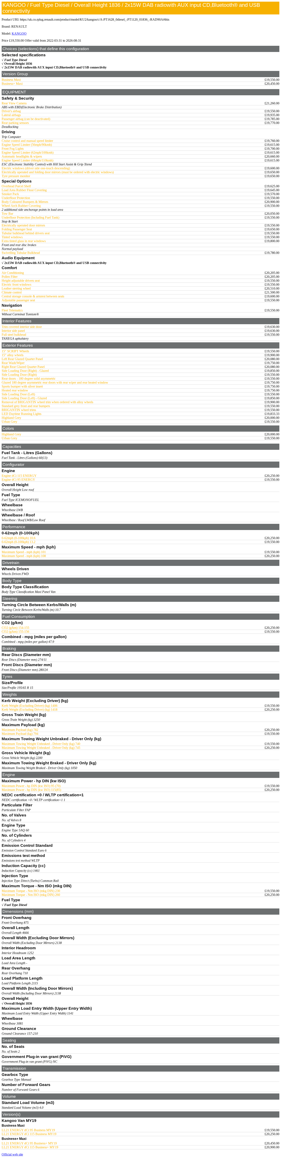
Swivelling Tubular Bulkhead (21, 252)
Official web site (12, 1154)
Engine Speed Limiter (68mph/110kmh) (27, 160)
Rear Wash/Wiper (13, 363)
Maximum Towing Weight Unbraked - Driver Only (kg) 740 (41, 744)
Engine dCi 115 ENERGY (19, 475)
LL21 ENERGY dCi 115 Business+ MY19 (30, 1147)
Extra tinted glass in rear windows (24, 241)
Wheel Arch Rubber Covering (21, 205)
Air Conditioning (13, 272)
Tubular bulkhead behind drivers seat (26, 233)
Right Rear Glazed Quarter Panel (23, 367)
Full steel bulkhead (14, 334)
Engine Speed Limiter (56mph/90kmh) (27, 144)
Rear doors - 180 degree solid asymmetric (29, 378)
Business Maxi (11, 79)
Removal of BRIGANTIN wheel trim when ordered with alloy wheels (47, 402)
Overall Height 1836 (18, 63)
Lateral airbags (11, 115)
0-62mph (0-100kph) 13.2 (18, 542)
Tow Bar (7, 213)
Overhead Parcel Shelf (16, 186)
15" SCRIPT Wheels (15, 351)
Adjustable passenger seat (18, 300)
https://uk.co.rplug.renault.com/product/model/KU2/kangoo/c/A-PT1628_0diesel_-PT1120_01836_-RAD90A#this (94, 19)
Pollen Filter (9, 276)
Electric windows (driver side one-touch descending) (36, 168)
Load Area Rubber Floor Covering (24, 190)
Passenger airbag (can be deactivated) (26, 119)
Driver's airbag (11, 111)
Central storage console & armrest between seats (33, 296)
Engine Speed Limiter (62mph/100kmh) (27, 152)
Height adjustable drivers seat (21, 280)
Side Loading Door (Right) (19, 374)
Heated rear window (15, 390)
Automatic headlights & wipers (22, 156)
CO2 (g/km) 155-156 (15, 631)
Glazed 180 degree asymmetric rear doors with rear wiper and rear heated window (55, 382)
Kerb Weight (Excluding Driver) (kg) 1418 (29, 709)
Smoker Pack (10, 194)
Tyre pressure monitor (16, 176)
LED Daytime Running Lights (21, 414)
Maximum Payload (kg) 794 (20, 733)
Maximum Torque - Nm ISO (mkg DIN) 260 (31, 894)
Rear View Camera (14, 103)
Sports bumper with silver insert (22, 386)
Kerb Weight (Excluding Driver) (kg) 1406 (29, 705)
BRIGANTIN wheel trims (19, 410)
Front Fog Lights (13, 148)
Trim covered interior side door (22, 327)
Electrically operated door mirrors (23, 225)
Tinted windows (12, 237)
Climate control (12, 292)
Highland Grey (11, 417)
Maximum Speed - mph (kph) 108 (24, 556)
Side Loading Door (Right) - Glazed (25, 370)
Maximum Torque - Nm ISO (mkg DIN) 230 (31, 891)
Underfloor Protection (16, 198)
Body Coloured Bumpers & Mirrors (25, 202)
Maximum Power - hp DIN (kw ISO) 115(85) (31, 790)
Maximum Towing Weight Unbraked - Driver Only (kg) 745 (41, 747)
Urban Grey (9, 421)
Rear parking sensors (15, 123)
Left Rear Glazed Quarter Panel (22, 359)
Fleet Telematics (12, 310)
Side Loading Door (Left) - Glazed (24, 398)
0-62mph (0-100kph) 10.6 (18, 538)
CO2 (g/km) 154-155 (15, 627)
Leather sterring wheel (16, 288)
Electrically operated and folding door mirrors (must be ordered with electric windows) (58, 172)
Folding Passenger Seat (17, 229)
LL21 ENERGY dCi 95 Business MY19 (28, 1130)
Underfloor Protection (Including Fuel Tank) (30, 217)
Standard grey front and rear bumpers (26, 406)
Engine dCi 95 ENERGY (18, 479)
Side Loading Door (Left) (18, 394)
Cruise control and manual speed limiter (27, 141)
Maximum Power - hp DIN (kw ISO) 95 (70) (31, 786)
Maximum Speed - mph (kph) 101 (24, 552)
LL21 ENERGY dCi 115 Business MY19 (29, 1134)
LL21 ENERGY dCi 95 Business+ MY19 (29, 1143)
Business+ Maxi (12, 83)
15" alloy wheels (12, 355)
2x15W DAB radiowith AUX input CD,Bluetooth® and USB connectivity (55, 67)
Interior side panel (13, 330)
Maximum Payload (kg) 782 (20, 730)
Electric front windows (16, 284)
